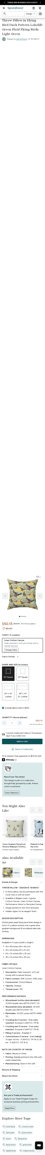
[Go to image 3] (22, 616)
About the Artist (22, 1076)
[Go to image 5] (25, 616)
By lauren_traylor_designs (10, 850)
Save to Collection (22, 749)
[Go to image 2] (21, 616)
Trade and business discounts (22, 3)
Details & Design (22, 882)
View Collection (11, 793)
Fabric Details (10, 656)
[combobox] (30, 13)
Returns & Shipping (22, 1069)
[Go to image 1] (19, 616)
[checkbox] (3, 708)
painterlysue (21, 39)
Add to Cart (22, 741)
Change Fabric (11, 650)
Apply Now (9, 1108)
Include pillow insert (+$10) (17, 708)
